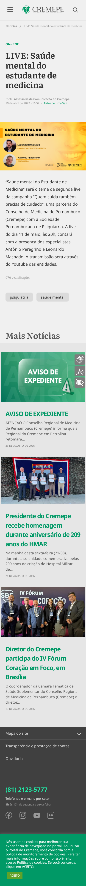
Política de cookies (31, 862)
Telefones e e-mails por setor (28, 798)
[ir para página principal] (43, 10)
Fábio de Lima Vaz (55, 103)
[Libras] (80, 359)
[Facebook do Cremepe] (9, 815)
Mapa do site (17, 733)
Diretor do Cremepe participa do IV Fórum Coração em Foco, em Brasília (36, 663)
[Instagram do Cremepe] (22, 815)
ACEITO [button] (15, 875)
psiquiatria (19, 297)
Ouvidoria (14, 758)
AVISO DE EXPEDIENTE (37, 413)
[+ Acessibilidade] (80, 382)
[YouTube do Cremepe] (36, 815)
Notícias (11, 26)
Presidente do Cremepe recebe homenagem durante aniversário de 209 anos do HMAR (43, 530)
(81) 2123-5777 (26, 789)
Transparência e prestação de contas (37, 745)
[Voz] (80, 371)
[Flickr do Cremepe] (50, 815)
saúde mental (52, 297)
